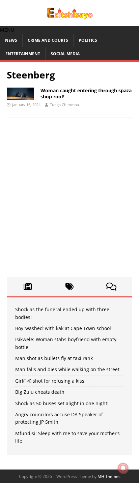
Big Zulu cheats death (39, 392)
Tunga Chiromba (64, 104)
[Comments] (111, 286)
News (11, 40)
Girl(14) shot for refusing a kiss (49, 381)
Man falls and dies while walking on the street (67, 369)
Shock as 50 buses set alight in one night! (62, 403)
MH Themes (109, 476)
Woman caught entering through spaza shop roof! (86, 93)
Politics (88, 40)
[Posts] (28, 286)
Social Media (65, 54)
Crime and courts (48, 40)
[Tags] (69, 286)
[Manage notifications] (123, 468)
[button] (7, 30)
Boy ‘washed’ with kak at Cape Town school (63, 328)
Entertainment (22, 54)
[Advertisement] (69, 200)
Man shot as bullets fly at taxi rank (54, 358)
